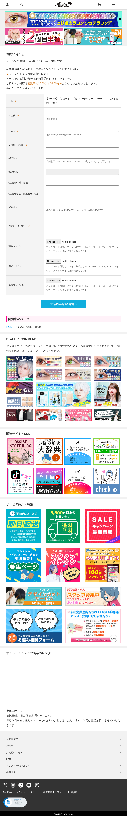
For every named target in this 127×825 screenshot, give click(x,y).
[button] (14, 802)
